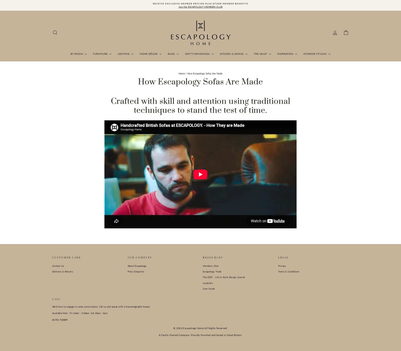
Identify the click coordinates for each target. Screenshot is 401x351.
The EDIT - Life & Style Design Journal (224, 277)
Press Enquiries (136, 271)
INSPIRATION (285, 53)
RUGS (172, 53)
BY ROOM (77, 53)
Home (182, 73)
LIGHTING (124, 53)
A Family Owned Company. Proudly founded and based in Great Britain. (200, 335)
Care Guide (209, 288)
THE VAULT (261, 53)
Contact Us (58, 266)
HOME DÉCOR (149, 53)
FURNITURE (100, 53)
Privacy (282, 266)
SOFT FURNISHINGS (198, 53)
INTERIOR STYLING (315, 53)
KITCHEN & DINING (232, 53)
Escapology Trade (212, 271)
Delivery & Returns (62, 271)
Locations (208, 283)
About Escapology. (137, 266)
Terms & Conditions (288, 271)
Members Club (210, 266)
